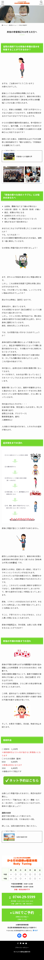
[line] (21, 943)
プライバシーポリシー (22, 947)
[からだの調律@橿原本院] (22, 2)
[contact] (26, 943)
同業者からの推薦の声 (24, 156)
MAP (36, 930)
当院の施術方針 (21, 837)
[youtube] (23, 943)
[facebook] (18, 943)
